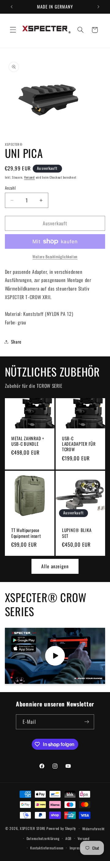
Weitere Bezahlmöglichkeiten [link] (54, 256)
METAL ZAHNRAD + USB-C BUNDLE (27, 441)
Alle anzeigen (55, 566)
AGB (68, 838)
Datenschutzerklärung (43, 838)
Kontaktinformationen (47, 847)
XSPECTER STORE (33, 828)
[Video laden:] (55, 656)
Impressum (78, 847)
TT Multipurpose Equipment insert (26, 532)
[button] (13, 30)
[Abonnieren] (87, 721)
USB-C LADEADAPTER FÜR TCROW (79, 444)
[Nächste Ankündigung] (98, 6)
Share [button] (16, 341)
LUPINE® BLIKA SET (76, 532)
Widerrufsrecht (93, 828)
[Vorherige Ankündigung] (11, 6)
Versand (29, 177)
